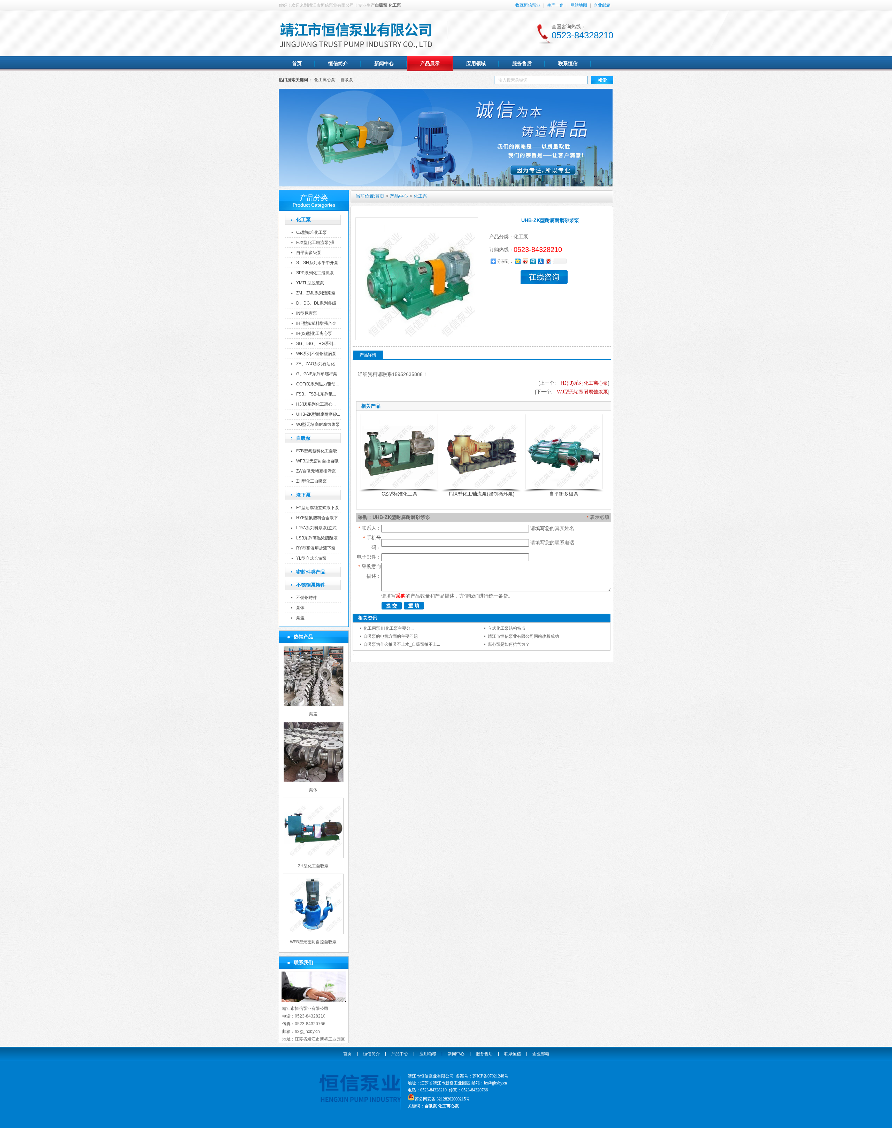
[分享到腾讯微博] (533, 261)
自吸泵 (346, 79)
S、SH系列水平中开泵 (317, 262)
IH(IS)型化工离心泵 (314, 333)
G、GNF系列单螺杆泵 (316, 373)
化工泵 (303, 219)
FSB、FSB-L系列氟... (316, 394)
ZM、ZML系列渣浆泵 (316, 293)
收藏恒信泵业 (527, 5)
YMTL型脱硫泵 (310, 283)
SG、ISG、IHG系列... (316, 343)
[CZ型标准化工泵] (399, 452)
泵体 (300, 607)
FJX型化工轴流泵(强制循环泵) (482, 494)
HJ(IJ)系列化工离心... (316, 404)
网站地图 (578, 5)
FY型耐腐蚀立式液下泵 (317, 507)
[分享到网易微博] (548, 261)
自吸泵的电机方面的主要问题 (390, 636)
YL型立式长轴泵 (311, 558)
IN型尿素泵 (306, 313)
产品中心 (399, 196)
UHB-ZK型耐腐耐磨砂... (318, 414)
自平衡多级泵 (308, 252)
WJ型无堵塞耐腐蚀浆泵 (318, 424)
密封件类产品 (310, 572)
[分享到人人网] (540, 261)
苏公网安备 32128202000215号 (442, 1099)
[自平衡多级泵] (564, 452)
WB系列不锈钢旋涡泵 (316, 353)
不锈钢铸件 (306, 597)
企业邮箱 (602, 5)
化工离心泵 (324, 79)
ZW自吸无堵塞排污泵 (316, 471)
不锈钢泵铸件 (310, 585)
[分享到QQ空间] (517, 261)
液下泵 (303, 495)
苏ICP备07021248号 (490, 1076)
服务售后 (484, 1053)
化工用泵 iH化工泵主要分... (388, 628)
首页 (379, 196)
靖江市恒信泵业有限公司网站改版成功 (523, 636)
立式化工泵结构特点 (506, 628)
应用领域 (428, 1053)
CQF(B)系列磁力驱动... (317, 384)
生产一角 (555, 5)
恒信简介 (371, 1053)
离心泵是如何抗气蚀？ (509, 644)
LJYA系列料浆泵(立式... (318, 527)
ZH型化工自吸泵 (311, 481)
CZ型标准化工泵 (311, 232)
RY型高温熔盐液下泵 (316, 548)
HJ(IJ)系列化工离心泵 (584, 383)
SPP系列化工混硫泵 (315, 272)
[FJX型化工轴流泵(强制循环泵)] (481, 452)
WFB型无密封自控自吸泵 (313, 941)
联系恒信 (512, 1053)
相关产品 (370, 406)
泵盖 (300, 617)
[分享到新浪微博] (525, 261)
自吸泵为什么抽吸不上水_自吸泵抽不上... (401, 644)
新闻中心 (456, 1053)
